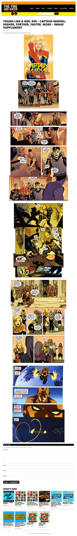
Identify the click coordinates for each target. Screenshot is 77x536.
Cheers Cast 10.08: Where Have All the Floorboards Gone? (44, 504)
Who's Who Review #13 (30, 523)
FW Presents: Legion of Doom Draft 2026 (20, 504)
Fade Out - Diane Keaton (8, 503)
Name (5, 465)
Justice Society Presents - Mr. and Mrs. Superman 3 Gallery (20, 524)
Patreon (49, 8)
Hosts (43, 8)
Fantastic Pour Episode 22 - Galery (68, 503)
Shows (37, 8)
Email (4, 470)
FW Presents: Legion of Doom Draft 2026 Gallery (32, 504)
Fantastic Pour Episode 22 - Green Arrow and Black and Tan (56, 504)
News (31, 8)
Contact (71, 8)
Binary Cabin (47, 533)
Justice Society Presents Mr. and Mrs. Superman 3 (8, 524)
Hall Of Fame (63, 8)
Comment (5, 449)
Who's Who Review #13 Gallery (42, 524)
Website (5, 476)
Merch (56, 8)
